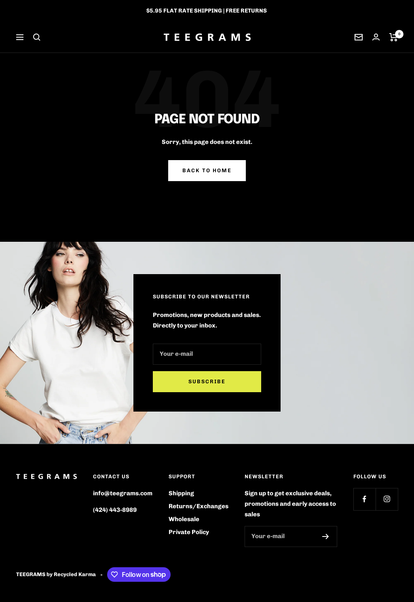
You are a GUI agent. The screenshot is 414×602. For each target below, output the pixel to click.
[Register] (325, 536)
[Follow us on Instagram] (387, 499)
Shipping (181, 493)
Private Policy (189, 532)
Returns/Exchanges (198, 506)
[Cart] (393, 37)
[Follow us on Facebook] (364, 499)
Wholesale (184, 519)
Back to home (207, 170)
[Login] (376, 37)
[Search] (36, 37)
